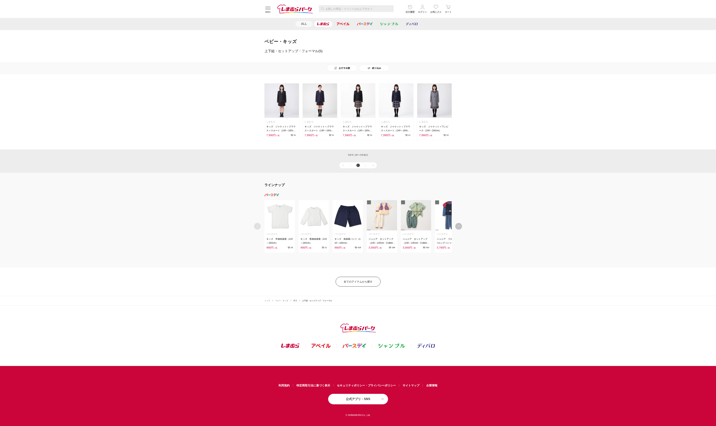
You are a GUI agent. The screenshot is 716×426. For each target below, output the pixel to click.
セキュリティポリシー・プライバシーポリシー (366, 385)
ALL (304, 23)
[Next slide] (459, 226)
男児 (295, 301)
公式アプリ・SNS (358, 399)
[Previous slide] (257, 226)
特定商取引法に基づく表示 (313, 385)
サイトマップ (411, 385)
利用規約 (284, 385)
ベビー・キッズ (281, 301)
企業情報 (431, 385)
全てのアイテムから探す (358, 281)
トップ (267, 301)
